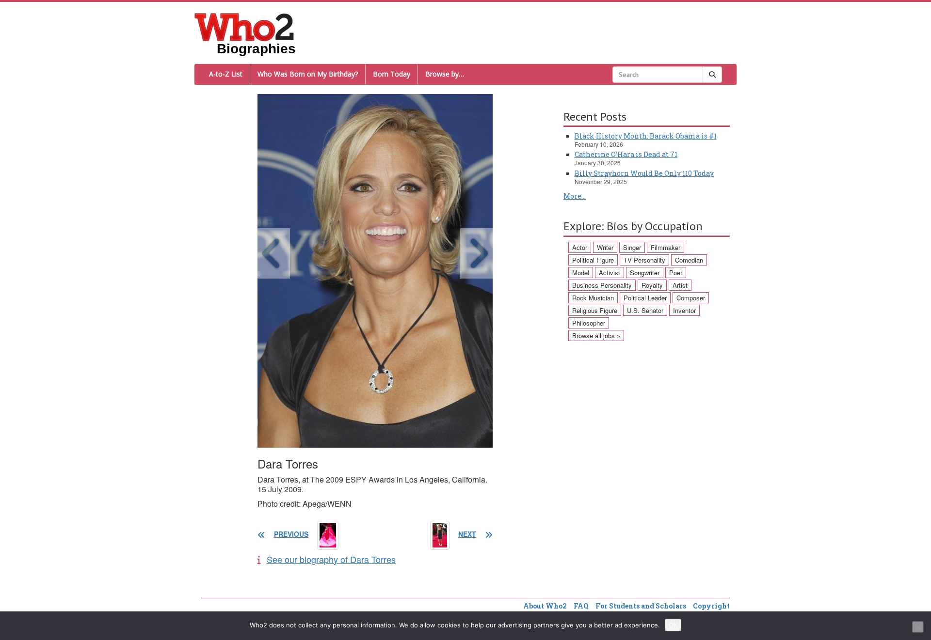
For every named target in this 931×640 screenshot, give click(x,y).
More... (574, 196)
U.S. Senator (645, 310)
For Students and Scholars (640, 605)
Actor (579, 247)
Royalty (652, 285)
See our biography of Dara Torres (331, 559)
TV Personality (644, 260)
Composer (690, 297)
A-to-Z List (225, 73)
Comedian (689, 260)
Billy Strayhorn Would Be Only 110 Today (644, 173)
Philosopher (588, 323)
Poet (675, 272)
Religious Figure (594, 310)
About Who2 (545, 605)
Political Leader (645, 297)
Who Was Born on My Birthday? (307, 73)
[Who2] (244, 26)
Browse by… (444, 73)
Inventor (684, 310)
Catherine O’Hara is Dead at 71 (626, 154)
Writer (605, 247)
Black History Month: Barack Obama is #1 (646, 135)
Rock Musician (593, 297)
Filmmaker (665, 247)
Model (580, 272)
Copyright (711, 605)
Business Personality (602, 285)
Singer (632, 247)
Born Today (391, 73)
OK (673, 625)
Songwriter (644, 272)
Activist (609, 272)
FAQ (581, 605)
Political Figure (593, 260)
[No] (918, 627)
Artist (680, 285)
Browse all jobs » (596, 335)
